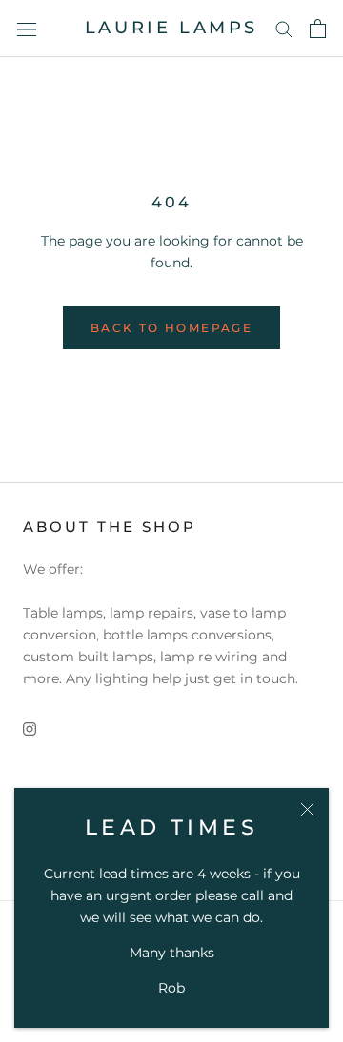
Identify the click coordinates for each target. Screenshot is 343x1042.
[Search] (284, 28)
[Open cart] (318, 28)
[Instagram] (29, 727)
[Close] (307, 809)
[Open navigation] (26, 28)
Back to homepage (171, 328)
